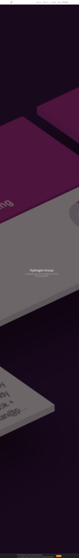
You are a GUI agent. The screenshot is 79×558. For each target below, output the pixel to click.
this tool (23, 556)
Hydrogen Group (42, 266)
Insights (59, 2)
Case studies (53, 2)
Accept (59, 555)
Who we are (38, 2)
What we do (45, 2)
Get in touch (65, 2)
